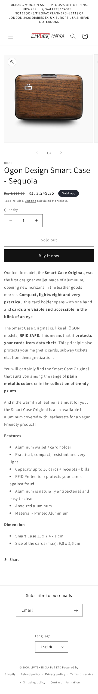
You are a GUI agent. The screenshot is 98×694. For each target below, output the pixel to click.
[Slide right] (61, 153)
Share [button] (15, 559)
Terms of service (81, 674)
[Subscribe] (76, 610)
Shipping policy (34, 682)
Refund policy (30, 674)
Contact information (65, 682)
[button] (11, 36)
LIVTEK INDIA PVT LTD (45, 667)
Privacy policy (55, 674)
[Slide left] (37, 153)
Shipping (30, 201)
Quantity (11, 209)
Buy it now (49, 255)
